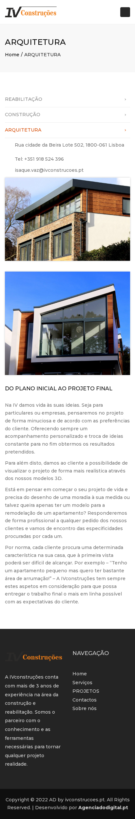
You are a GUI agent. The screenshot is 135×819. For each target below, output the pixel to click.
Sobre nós (84, 708)
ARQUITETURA (23, 130)
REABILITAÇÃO (23, 99)
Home (12, 55)
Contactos (84, 700)
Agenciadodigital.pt (103, 807)
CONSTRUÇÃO (22, 114)
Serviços (82, 682)
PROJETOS (85, 691)
